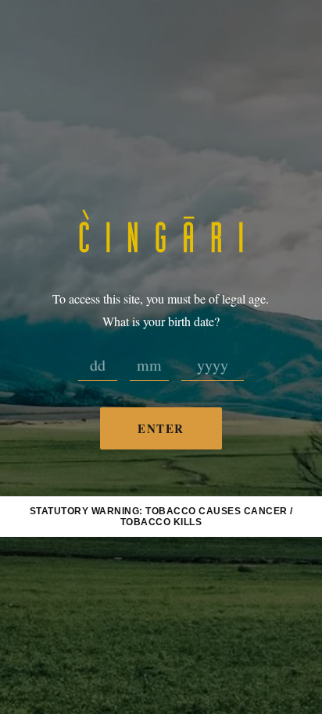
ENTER (161, 428)
